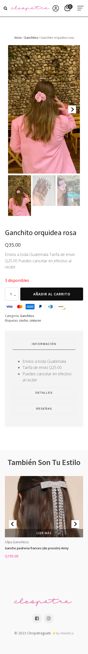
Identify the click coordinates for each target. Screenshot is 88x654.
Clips (8, 542)
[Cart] (68, 8)
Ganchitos (31, 38)
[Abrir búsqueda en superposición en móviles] (6, 8)
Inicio (18, 38)
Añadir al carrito (51, 293)
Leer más (44, 533)
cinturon (35, 320)
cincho (23, 320)
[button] (19, 195)
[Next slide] (72, 109)
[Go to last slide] (13, 524)
